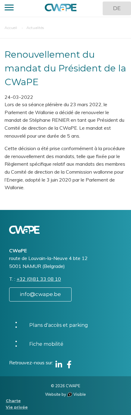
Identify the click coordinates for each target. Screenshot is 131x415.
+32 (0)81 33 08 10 (38, 279)
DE (117, 8)
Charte (13, 401)
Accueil (11, 27)
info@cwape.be (40, 294)
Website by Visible (65, 394)
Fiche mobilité (46, 344)
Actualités (35, 27)
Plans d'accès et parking (58, 325)
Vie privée (17, 407)
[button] (9, 8)
